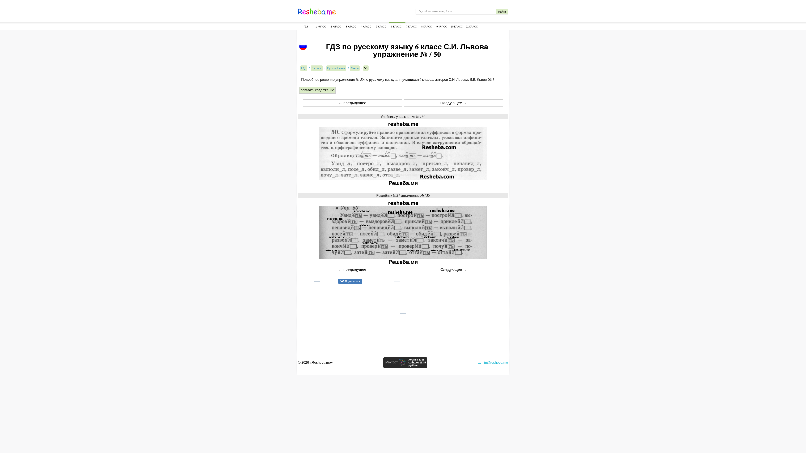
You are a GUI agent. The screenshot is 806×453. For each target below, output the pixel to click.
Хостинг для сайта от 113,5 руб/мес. (417, 362)
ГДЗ (306, 26)
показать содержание (317, 90)
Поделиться (352, 281)
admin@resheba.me (493, 362)
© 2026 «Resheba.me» (315, 362)
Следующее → (453, 103)
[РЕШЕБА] (317, 11)
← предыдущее (352, 103)
